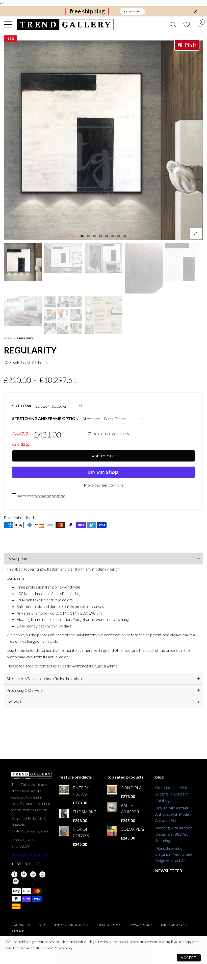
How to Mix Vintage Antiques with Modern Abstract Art (173, 814)
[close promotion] (195, 11)
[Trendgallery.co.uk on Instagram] (42, 874)
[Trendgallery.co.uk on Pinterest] (33, 874)
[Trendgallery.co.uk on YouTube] (16, 881)
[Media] (196, 233)
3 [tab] (94, 236)
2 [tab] (88, 236)
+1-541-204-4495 (25, 864)
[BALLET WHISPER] (112, 807)
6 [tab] (112, 236)
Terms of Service (174, 925)
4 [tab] (100, 236)
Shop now (132, 11)
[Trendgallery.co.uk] (65, 24)
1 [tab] (82, 236)
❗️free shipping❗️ (87, 11)
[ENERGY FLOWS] (64, 789)
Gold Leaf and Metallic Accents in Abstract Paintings (174, 794)
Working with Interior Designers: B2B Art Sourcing (173, 834)
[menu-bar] (9, 24)
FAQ (42, 925)
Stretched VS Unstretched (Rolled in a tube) (44, 678)
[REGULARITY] (103, 140)
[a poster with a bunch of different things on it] (103, 315)
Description (17, 558)
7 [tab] (118, 236)
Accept (189, 958)
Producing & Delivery (25, 690)
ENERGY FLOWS (81, 790)
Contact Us (20, 925)
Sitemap (17, 931)
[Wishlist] (186, 24)
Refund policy (108, 925)
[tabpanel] (103, 140)
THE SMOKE (84, 811)
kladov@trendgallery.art (29, 855)
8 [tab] (124, 236)
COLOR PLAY (133, 829)
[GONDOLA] (112, 789)
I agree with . (42, 496)
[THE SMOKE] (64, 813)
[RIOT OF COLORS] (64, 831)
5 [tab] (106, 236)
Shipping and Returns (71, 925)
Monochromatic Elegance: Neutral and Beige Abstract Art (173, 854)
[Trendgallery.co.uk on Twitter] (24, 874)
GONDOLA (131, 787)
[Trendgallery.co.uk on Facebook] (14, 874)
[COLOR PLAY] (112, 831)
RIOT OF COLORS (81, 832)
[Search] (173, 25)
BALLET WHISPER (130, 808)
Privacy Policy (140, 925)
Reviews (14, 701)
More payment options (103, 485)
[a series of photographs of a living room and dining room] (63, 315)
